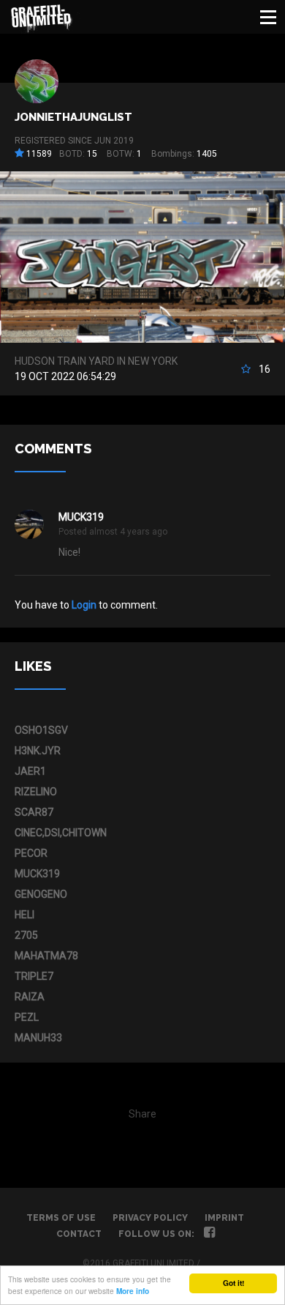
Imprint (224, 1218)
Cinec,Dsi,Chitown (61, 833)
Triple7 (34, 976)
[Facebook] (209, 1234)
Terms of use (61, 1218)
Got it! (233, 1283)
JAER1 (30, 771)
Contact (79, 1234)
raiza (30, 997)
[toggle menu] (268, 17)
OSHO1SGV (41, 730)
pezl (27, 1017)
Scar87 (34, 812)
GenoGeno (41, 894)
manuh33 (38, 1038)
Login (84, 605)
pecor (31, 853)
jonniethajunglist (73, 117)
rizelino (36, 792)
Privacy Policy (150, 1218)
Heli (24, 915)
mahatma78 (46, 956)
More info (132, 1291)
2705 (26, 935)
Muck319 (81, 517)
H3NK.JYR (38, 750)
